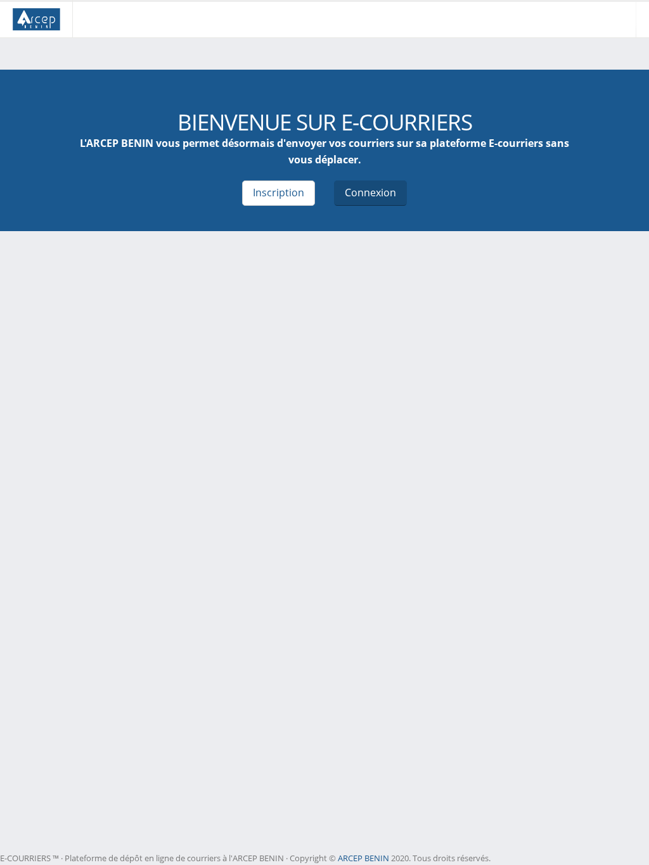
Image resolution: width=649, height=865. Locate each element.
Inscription (278, 192)
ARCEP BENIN (363, 858)
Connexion (370, 192)
